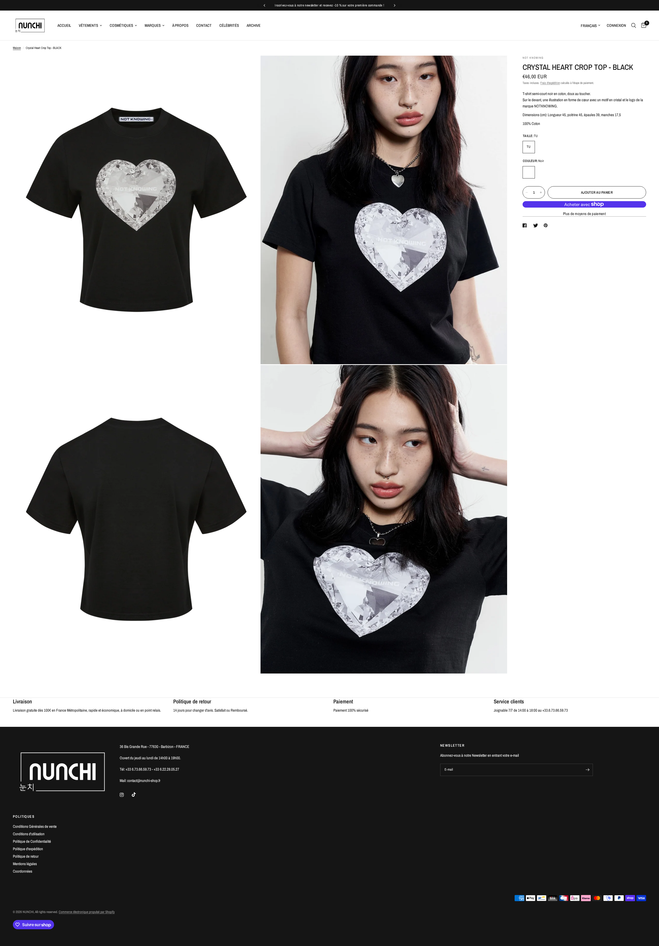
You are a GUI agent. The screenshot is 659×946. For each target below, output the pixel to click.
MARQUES (153, 25)
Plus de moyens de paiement (584, 213)
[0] (642, 25)
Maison (17, 48)
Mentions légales (25, 863)
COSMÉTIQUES (121, 25)
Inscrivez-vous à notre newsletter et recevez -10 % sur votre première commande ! (329, 5)
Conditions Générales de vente (35, 826)
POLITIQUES (23, 816)
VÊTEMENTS (88, 25)
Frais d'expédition (550, 83)
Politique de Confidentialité (32, 841)
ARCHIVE (254, 25)
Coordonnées (22, 871)
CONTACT (204, 25)
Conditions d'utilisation (29, 834)
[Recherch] (634, 25)
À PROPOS (180, 25)
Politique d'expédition (28, 848)
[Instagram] (125, 794)
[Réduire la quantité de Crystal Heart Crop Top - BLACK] (527, 192)
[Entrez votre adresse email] (588, 770)
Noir (529, 172)
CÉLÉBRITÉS (229, 25)
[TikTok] (137, 794)
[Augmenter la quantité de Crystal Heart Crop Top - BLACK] (541, 192)
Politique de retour (26, 856)
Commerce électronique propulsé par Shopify (87, 912)
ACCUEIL (64, 25)
